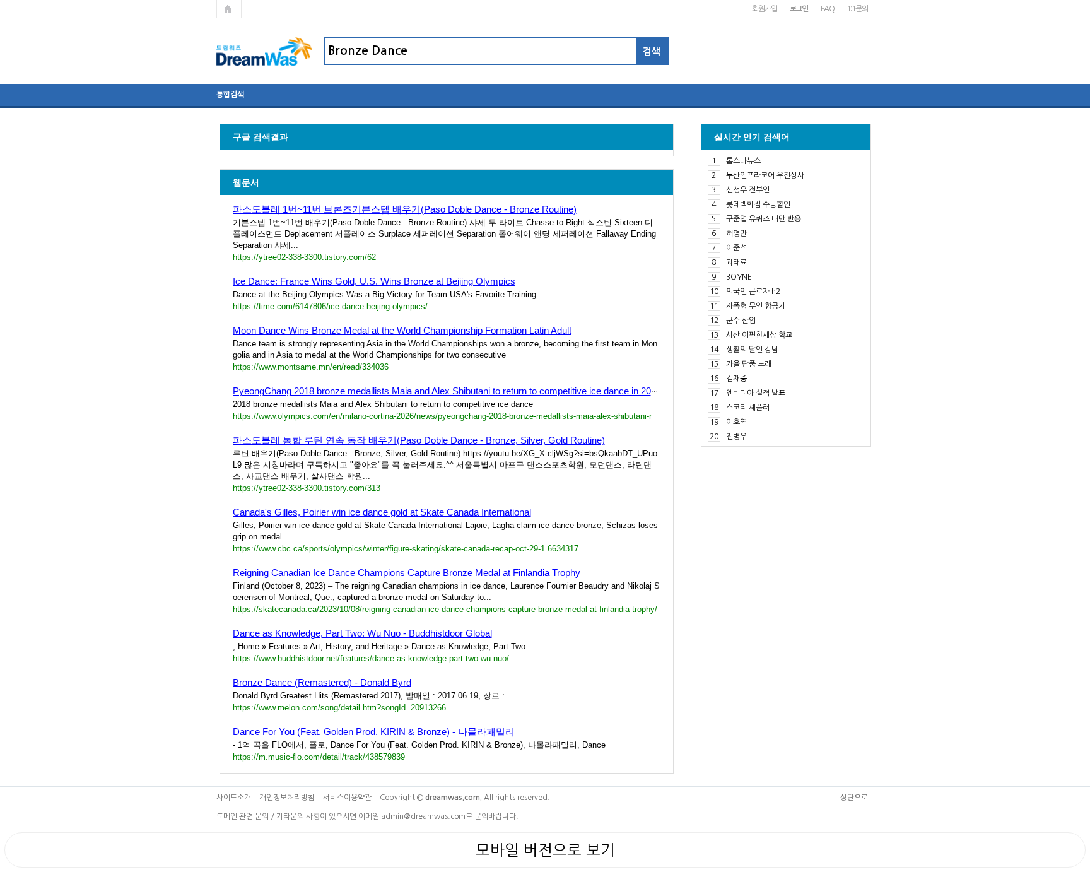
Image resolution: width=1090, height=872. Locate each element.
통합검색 (230, 94)
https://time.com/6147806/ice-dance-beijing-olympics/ (330, 306)
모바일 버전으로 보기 (545, 849)
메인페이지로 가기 (229, 9)
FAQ (827, 9)
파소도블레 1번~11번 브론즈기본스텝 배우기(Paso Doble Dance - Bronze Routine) (405, 209)
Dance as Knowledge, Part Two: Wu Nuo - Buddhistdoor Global (362, 633)
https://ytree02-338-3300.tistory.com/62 (304, 257)
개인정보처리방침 (287, 797)
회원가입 (764, 9)
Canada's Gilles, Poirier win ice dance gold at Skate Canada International (382, 512)
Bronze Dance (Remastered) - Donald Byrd (322, 682)
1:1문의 (857, 9)
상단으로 (854, 797)
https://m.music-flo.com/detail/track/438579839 (319, 757)
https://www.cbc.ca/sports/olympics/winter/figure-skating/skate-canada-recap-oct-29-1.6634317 (405, 548)
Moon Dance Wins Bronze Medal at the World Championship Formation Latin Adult (402, 330)
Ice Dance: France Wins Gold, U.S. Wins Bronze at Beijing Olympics (374, 281)
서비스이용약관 (347, 797)
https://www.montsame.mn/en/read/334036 (311, 367)
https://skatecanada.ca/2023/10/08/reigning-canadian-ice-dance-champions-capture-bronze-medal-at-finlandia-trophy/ (445, 609)
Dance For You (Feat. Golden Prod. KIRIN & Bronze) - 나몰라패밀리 (374, 731)
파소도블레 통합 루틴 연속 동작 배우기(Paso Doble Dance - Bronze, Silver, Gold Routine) (419, 440)
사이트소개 (233, 797)
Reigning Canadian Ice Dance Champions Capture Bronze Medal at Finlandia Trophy (406, 572)
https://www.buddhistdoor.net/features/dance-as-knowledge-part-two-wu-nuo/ (371, 658)
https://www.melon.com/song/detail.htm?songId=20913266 (339, 707)
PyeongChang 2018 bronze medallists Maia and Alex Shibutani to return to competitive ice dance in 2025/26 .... (459, 391)
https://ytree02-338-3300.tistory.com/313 (306, 488)
